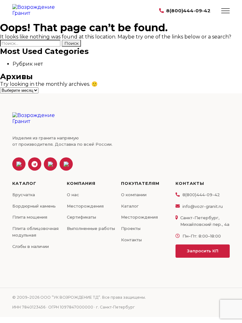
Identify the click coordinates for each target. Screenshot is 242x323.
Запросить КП (202, 250)
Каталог (130, 205)
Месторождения (85, 205)
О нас (73, 194)
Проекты (131, 228)
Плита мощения (29, 217)
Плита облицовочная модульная (35, 232)
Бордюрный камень (34, 205)
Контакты (131, 239)
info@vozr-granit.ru (202, 206)
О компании (134, 194)
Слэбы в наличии (30, 246)
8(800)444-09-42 (188, 11)
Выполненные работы (91, 228)
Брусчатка (23, 194)
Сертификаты (81, 217)
